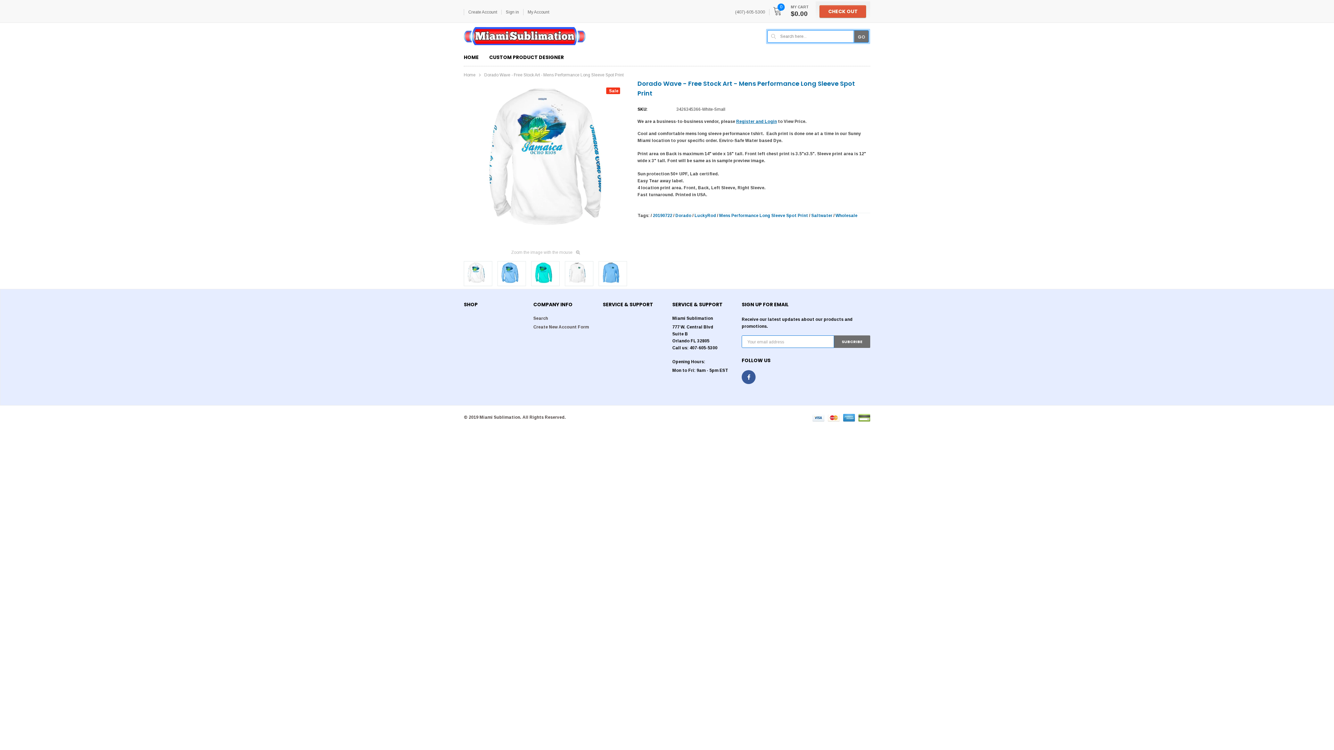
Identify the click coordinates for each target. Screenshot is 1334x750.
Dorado (683, 215)
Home (470, 75)
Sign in (512, 12)
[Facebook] (749, 377)
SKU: (642, 109)
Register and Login (756, 121)
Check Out (843, 11)
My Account (538, 12)
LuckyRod (705, 215)
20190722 (662, 215)
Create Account (482, 12)
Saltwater (821, 215)
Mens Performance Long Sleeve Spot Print (763, 215)
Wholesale (846, 215)
